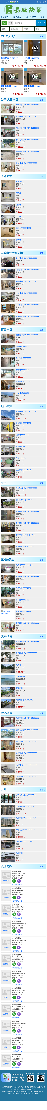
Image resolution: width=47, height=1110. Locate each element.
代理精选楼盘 (17, 884)
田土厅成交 (31, 17)
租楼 (10, 23)
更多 (43, 17)
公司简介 (5, 17)
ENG (44, 2)
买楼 (4, 23)
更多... (42, 37)
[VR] (12, 48)
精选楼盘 (17, 17)
